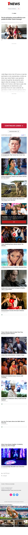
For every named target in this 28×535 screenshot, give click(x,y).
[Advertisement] (14, 58)
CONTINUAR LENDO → (14, 126)
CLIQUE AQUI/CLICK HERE (16, 490)
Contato (3, 483)
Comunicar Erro (13, 131)
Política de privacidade (9, 483)
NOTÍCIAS (6, 473)
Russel (21, 22)
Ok (14, 221)
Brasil (5, 476)
